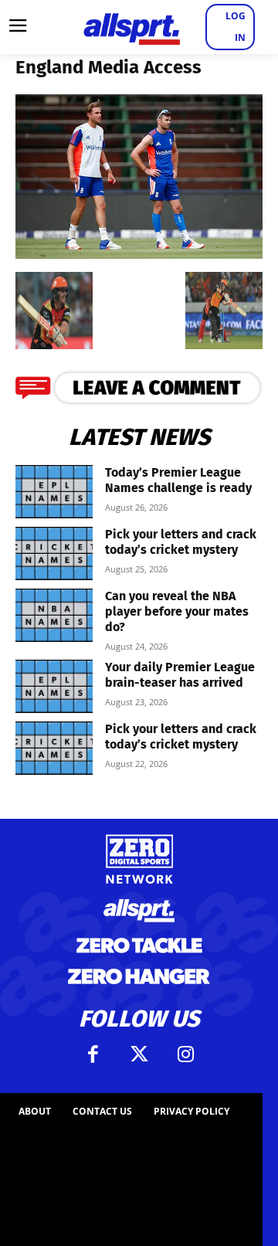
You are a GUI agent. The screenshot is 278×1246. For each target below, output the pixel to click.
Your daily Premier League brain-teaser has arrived (180, 675)
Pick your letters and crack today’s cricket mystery (180, 542)
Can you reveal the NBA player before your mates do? (177, 611)
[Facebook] (92, 1054)
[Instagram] (185, 1054)
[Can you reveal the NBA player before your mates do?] (54, 615)
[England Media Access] (139, 254)
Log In (235, 26)
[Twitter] (139, 1054)
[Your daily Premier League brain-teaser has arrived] (54, 686)
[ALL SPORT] (131, 27)
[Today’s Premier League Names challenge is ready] (54, 491)
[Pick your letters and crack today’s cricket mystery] (54, 553)
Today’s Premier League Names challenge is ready (178, 480)
